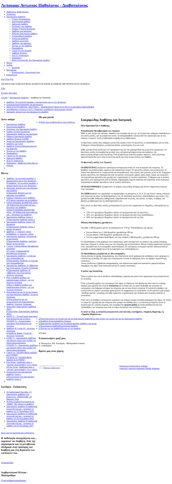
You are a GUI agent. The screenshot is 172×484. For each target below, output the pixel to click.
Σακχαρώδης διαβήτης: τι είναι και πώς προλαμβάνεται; (21, 257)
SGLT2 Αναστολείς (20, 55)
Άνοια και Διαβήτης (20, 38)
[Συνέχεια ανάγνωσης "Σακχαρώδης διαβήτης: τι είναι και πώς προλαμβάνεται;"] (22, 263)
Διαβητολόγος (55, 368)
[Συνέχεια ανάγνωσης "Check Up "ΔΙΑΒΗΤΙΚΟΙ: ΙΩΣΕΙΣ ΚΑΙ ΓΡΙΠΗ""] (22, 360)
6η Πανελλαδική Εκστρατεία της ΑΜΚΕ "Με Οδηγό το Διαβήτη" (20, 403)
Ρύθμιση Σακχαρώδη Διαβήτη (24, 34)
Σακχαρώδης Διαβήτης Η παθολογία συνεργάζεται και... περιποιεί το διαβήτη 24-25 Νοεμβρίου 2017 (21, 423)
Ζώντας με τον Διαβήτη (22, 46)
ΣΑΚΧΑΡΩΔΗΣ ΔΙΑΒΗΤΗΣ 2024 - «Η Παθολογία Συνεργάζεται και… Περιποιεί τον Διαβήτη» (22, 205)
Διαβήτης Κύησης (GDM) (17, 139)
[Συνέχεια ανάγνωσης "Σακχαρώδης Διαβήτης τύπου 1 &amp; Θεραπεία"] (22, 229)
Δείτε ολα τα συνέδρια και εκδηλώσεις (17, 433)
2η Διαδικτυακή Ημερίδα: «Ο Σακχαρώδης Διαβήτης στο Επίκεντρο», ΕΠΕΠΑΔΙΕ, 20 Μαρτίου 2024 (19, 395)
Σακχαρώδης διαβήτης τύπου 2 (19, 217)
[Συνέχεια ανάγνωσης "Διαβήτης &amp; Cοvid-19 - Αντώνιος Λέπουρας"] (22, 336)
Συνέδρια (16, 67)
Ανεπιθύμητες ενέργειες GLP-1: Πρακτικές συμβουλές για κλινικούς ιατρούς (39, 109)
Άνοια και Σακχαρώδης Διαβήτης (20, 141)
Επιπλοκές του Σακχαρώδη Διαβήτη (21, 129)
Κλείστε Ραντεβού (9, 93)
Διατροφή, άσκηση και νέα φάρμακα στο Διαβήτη (27, 112)
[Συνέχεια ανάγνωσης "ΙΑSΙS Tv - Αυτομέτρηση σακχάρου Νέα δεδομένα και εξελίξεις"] (22, 326)
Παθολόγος (47, 368)
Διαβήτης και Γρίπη (20, 41)
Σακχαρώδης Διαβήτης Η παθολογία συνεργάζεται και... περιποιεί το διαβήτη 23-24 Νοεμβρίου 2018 (21, 416)
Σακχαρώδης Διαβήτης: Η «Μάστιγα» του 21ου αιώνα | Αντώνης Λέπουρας (22, 266)
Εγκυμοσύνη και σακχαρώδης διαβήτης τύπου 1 (19, 373)
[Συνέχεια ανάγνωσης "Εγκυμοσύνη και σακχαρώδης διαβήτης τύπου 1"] (22, 379)
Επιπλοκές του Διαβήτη (22, 26)
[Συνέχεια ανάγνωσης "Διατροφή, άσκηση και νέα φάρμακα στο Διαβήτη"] (22, 195)
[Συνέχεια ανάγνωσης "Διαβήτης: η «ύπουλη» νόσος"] (19, 234)
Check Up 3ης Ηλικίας (21, 50)
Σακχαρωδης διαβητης (15, 17)
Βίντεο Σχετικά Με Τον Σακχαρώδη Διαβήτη (31, 60)
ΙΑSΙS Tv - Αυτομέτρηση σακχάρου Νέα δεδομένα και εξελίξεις (22, 317)
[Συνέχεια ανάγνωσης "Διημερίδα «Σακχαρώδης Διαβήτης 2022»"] (22, 314)
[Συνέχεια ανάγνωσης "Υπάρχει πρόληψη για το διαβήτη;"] (21, 200)
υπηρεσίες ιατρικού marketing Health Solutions (139, 368)
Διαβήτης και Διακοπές (21, 43)
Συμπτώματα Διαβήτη (21, 21)
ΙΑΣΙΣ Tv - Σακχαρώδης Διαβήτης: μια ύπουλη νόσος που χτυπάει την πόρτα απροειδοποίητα (21, 340)
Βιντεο (9, 63)
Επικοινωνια (11, 75)
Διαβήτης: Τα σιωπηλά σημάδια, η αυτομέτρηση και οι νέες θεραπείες (36, 102)
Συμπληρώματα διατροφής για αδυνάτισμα (24, 104)
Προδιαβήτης (17, 48)
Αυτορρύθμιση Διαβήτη (22, 36)
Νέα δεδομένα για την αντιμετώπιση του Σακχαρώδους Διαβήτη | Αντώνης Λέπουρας (22, 294)
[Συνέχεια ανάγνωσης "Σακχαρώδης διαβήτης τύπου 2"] (20, 219)
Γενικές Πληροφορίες (21, 19)
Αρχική (4, 98)
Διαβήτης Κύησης (19, 53)
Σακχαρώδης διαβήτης (15, 124)
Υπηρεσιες (11, 14)
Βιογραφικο (11, 70)
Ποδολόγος (17, 58)
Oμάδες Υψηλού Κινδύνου (23, 29)
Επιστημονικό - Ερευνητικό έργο (26, 72)
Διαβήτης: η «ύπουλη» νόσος (18, 232)
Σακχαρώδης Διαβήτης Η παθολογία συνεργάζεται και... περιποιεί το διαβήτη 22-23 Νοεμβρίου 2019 (21, 408)
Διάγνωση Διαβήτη (20, 24)
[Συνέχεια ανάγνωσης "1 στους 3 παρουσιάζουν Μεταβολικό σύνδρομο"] (22, 253)
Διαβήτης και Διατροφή (21, 31)
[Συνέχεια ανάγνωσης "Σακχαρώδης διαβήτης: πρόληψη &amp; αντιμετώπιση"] (22, 244)
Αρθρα (9, 65)
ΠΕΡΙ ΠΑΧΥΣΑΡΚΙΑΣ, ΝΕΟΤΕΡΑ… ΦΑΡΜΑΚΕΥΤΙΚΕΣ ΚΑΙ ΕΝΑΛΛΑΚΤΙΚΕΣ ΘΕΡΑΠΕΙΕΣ (50, 107)
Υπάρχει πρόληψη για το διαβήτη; (20, 198)
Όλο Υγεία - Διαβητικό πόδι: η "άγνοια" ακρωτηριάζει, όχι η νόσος (21, 363)
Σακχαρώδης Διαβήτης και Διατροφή (21, 134)
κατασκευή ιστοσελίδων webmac (133, 366)
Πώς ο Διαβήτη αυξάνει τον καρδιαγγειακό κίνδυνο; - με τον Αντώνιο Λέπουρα (20, 280)
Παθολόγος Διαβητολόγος (17, 12)
